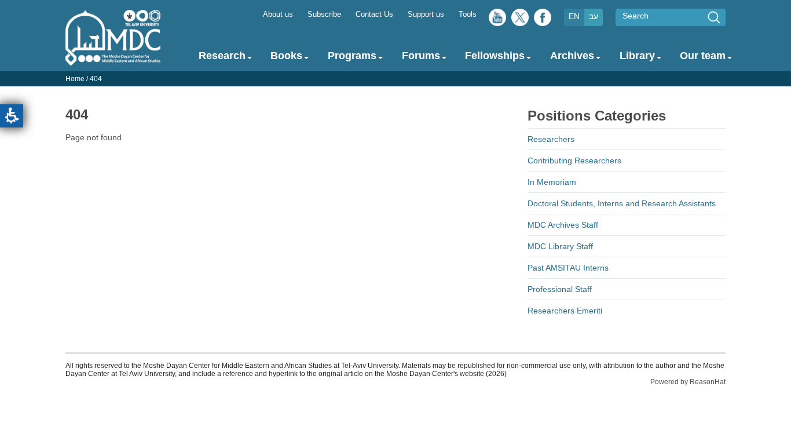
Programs (352, 55)
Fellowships (495, 55)
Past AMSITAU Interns (568, 267)
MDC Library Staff (560, 246)
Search (635, 15)
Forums (421, 55)
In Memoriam (552, 182)
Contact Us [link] (374, 14)
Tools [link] (468, 14)
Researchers (551, 139)
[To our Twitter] (520, 20)
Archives (572, 55)
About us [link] (278, 14)
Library (637, 55)
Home (75, 79)
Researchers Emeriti (565, 310)
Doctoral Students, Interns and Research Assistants (622, 203)
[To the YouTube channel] (497, 20)
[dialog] (395, 78)
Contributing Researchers (574, 160)
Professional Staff (560, 289)
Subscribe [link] (324, 14)
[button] (11, 115)
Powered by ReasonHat (688, 382)
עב (593, 16)
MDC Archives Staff (563, 224)
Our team (703, 55)
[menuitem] (278, 14)
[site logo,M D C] (112, 59)
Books (286, 55)
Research (222, 55)
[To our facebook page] (542, 20)
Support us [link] (426, 14)
